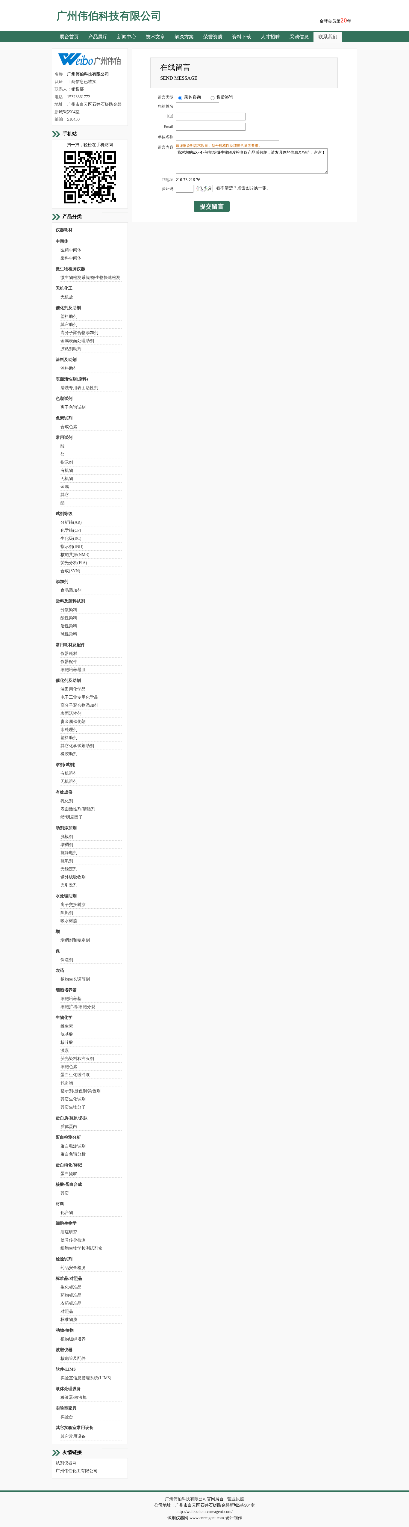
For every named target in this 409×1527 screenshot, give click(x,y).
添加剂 (62, 581)
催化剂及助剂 (68, 308)
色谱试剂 (64, 398)
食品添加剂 (70, 590)
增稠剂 (66, 844)
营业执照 (235, 1499)
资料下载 (241, 36)
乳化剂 (66, 801)
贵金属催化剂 (73, 721)
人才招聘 (270, 36)
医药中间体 (70, 250)
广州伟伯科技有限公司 (186, 1499)
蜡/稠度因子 (71, 817)
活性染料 (68, 626)
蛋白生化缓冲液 (75, 1075)
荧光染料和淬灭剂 (77, 1058)
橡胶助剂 (68, 754)
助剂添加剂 (66, 828)
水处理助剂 (66, 896)
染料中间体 (70, 258)
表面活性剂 (70, 713)
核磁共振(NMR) (75, 554)
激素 (64, 1050)
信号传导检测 (73, 1240)
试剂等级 (64, 513)
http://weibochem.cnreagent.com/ (204, 1511)
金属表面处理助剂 (77, 341)
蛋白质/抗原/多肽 (71, 1118)
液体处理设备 (68, 1388)
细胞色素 (68, 1066)
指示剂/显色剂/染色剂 (80, 1091)
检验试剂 (64, 1259)
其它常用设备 (73, 1436)
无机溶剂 (68, 781)
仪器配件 (68, 661)
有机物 (66, 470)
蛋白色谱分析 (73, 1154)
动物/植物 (65, 1330)
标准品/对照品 (69, 1278)
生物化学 (64, 1017)
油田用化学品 (73, 689)
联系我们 (327, 36)
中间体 (62, 241)
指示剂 (66, 462)
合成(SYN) (70, 571)
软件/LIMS (66, 1369)
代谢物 (66, 1083)
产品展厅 (97, 36)
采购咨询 (192, 97)
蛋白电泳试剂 (73, 1146)
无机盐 (66, 297)
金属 (64, 486)
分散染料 (68, 610)
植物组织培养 (73, 1339)
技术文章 (155, 36)
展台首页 (69, 36)
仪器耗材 (64, 230)
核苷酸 (66, 1042)
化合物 (66, 1212)
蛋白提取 (68, 1173)
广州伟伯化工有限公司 (77, 1471)
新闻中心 (126, 36)
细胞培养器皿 (73, 669)
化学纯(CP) (70, 530)
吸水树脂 (68, 921)
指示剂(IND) (72, 546)
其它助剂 (68, 324)
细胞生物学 (66, 1223)
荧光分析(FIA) (73, 563)
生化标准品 (70, 1287)
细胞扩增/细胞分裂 (77, 1007)
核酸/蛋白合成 (69, 1184)
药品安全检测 (73, 1267)
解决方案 (184, 36)
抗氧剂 (66, 861)
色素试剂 (64, 418)
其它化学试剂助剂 (77, 746)
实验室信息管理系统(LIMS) (85, 1378)
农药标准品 (70, 1303)
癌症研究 (68, 1232)
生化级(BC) (70, 538)
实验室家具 (66, 1408)
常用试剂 (64, 437)
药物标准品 (70, 1295)
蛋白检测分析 (68, 1137)
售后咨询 (224, 97)
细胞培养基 (66, 990)
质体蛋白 (68, 1126)
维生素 (66, 1026)
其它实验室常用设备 (74, 1427)
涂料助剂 (68, 368)
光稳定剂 (68, 869)
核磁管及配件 (73, 1358)
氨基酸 (66, 1034)
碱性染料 (68, 634)
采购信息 (299, 36)
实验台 (66, 1417)
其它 (64, 495)
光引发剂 (68, 885)
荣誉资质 (212, 36)
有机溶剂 (68, 773)
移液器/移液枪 (73, 1397)
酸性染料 (68, 618)
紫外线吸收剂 (73, 877)
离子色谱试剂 (73, 407)
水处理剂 (68, 729)
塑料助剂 (68, 316)
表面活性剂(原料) (72, 379)
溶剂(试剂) (65, 764)
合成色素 (68, 427)
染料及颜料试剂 (70, 601)
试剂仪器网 (66, 1463)
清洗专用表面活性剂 (79, 388)
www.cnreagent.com (207, 1518)
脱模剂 (66, 836)
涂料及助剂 (66, 359)
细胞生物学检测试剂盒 (81, 1248)
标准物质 (68, 1319)
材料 (60, 1204)
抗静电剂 (68, 853)
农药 (60, 970)
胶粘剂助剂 (70, 349)
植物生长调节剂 (75, 979)
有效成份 (64, 792)
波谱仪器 (64, 1350)
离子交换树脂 (73, 904)
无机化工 (64, 288)
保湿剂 (66, 959)
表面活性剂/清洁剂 (77, 809)
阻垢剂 (66, 912)
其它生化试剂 (73, 1099)
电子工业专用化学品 (79, 697)
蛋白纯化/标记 (69, 1165)
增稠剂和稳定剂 (75, 940)
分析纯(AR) (71, 522)
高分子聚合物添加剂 (79, 332)
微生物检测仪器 (70, 269)
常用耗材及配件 (70, 645)
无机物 (66, 478)
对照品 (66, 1311)
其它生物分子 (73, 1107)
